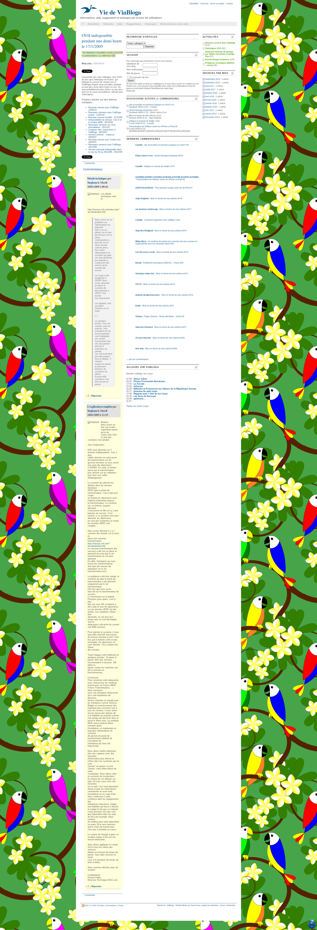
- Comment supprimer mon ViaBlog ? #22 (157, 220)
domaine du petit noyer (145, 391)
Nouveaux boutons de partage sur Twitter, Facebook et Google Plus (219, 54)
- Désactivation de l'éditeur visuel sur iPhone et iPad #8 (167, 178)
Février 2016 (210, 100)
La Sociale (139, 384)
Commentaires (111, 905)
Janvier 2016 (211, 103)
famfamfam (230, 905)
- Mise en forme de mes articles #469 (160, 338)
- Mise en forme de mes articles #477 (163, 209)
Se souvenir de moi (139, 77)
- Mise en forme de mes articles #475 (161, 252)
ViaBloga (170, 905)
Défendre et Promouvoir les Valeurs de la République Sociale (165, 389)
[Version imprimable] (113, 56)
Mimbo (184, 905)
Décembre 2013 (212, 117)
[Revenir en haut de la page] (89, 396)
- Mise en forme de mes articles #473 (155, 284)
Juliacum (138, 386)
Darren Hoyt (196, 905)
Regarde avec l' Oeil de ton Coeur (151, 393)
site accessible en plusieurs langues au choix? (150, 105)
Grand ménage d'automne (141, 110)
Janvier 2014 (211, 114)
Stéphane (214, 905)
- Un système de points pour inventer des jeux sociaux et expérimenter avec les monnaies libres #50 (166, 242)
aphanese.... (140, 398)
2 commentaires (90, 56)
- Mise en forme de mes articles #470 (160, 327)
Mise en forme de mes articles (142, 115)
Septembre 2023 (212, 79)
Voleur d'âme (140, 379)
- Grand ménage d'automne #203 (159, 156)
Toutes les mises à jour (137, 406)
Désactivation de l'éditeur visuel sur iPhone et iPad (152, 126)
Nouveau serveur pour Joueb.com (104, 139)
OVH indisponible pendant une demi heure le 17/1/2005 (102, 41)
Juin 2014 (209, 110)
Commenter (90, 163)
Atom (102, 905)
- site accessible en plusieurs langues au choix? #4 (162, 145)
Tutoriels (108, 24)
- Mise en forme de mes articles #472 (164, 295)
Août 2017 (209, 86)
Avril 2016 (209, 96)
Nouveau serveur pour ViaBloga (103, 107)
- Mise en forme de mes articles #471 (154, 306)
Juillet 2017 (210, 89)
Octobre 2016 (211, 93)
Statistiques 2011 (213, 48)
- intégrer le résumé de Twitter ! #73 (155, 166)
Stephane (90, 52)
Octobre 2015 (211, 107)
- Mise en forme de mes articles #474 (161, 273)
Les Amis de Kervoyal (145, 396)
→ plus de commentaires (137, 359)
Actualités (93, 24)
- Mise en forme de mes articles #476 (161, 231)
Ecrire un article (217, 3)
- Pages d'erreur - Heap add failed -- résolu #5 (159, 316)
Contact (229, 3)
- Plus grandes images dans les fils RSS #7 (164, 188)
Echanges (150, 24)
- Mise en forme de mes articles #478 (158, 198)
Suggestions (133, 24)
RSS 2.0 (95, 905)
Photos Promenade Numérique (149, 381)
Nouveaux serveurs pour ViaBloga (104, 144)
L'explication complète (99, 406)
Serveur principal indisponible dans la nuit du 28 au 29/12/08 (105, 150)
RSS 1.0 (88, 905)
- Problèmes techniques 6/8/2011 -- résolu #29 (159, 263)
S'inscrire (204, 3)
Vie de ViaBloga (119, 12)
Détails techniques (97, 178)
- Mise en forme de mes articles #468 (156, 348)
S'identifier (194, 3)
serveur (98, 63)
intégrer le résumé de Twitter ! (142, 121)
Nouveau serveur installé (100, 117)
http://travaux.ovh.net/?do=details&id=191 (99, 544)
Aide (119, 24)
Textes (120, 905)
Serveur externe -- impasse (101, 134)
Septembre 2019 (212, 82)
